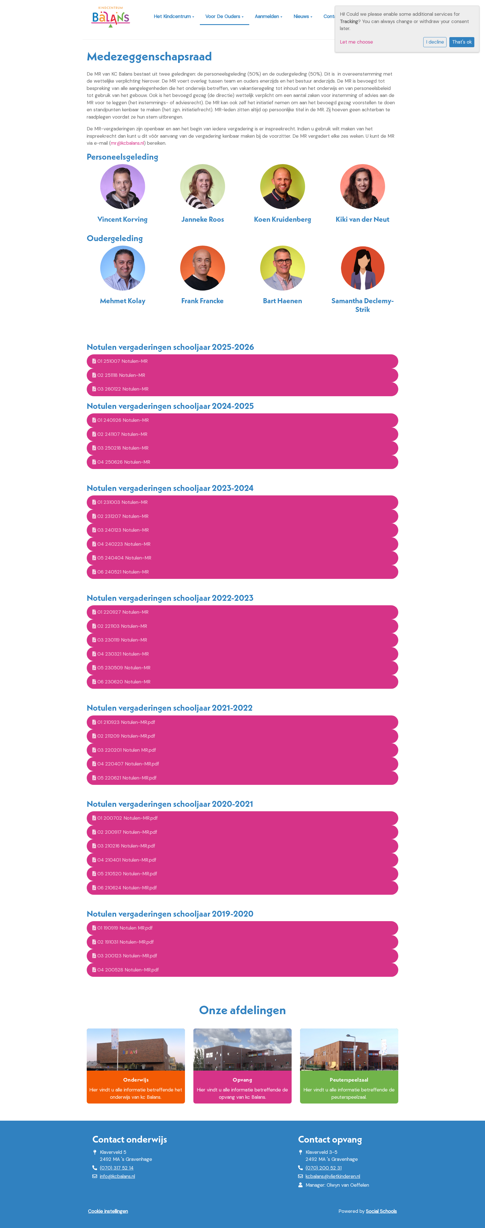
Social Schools (381, 1211)
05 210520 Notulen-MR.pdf (126, 874)
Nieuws (302, 16)
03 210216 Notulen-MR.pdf (125, 846)
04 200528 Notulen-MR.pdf (127, 970)
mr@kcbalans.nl (127, 143)
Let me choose (356, 42)
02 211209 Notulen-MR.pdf (125, 736)
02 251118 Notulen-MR (120, 375)
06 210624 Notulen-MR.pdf (126, 888)
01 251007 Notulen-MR (122, 361)
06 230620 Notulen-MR (123, 682)
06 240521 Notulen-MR (122, 572)
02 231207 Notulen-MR (122, 516)
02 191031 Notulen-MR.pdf (125, 942)
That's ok (462, 42)
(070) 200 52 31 (324, 1168)
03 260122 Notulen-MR (122, 389)
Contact (333, 16)
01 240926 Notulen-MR (122, 420)
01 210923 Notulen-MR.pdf (125, 722)
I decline (435, 42)
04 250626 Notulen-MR (123, 462)
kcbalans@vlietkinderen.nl (333, 1176)
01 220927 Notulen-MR (122, 612)
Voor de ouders (223, 16)
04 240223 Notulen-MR (123, 544)
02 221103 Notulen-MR (121, 626)
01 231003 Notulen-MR (122, 502)
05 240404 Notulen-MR (123, 558)
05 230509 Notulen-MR (123, 668)
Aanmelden (267, 16)
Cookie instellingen (108, 1211)
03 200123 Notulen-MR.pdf (126, 956)
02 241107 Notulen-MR (121, 434)
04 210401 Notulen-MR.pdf (126, 860)
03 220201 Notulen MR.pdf (126, 750)
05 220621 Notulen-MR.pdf (126, 778)
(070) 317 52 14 (117, 1168)
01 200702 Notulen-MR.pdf (127, 818)
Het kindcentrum (173, 16)
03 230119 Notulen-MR (121, 640)
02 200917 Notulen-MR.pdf (126, 832)
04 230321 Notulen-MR (122, 654)
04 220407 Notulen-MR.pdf (127, 764)
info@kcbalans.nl (117, 1176)
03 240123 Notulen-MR (122, 530)
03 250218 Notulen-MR (122, 448)
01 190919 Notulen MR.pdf (124, 928)
